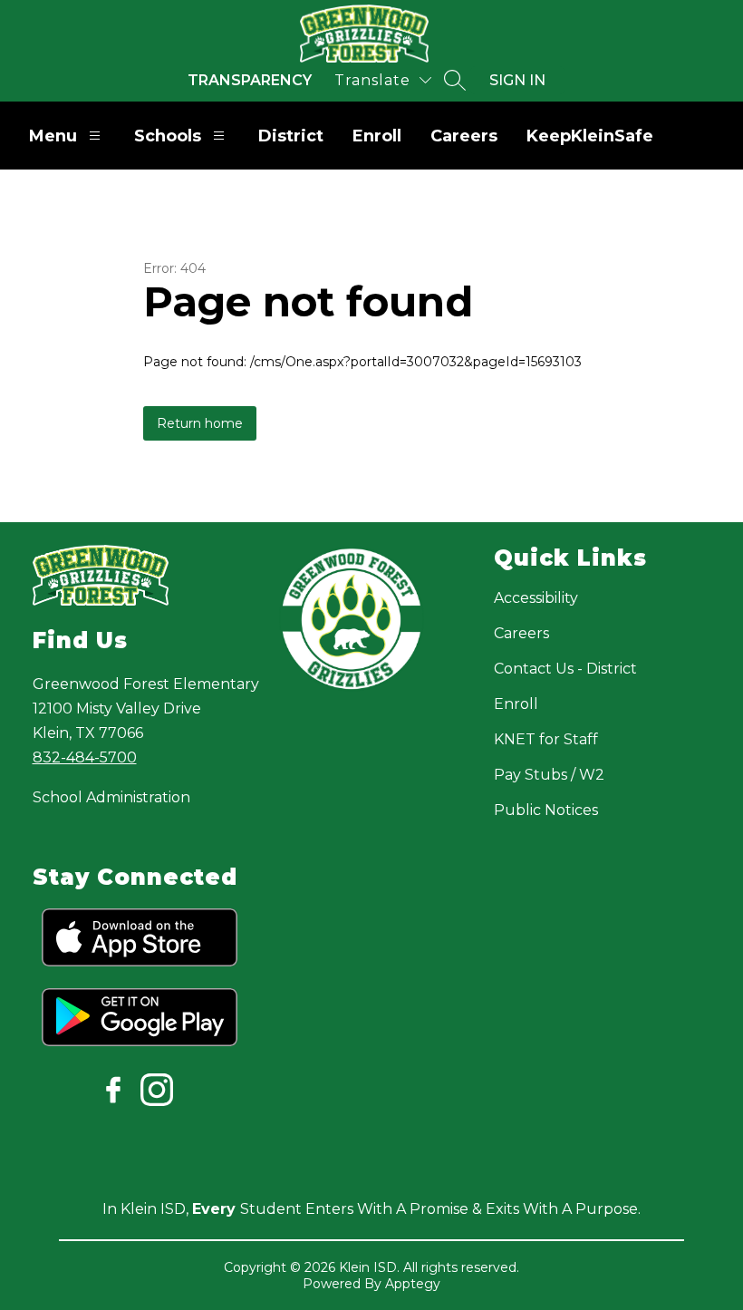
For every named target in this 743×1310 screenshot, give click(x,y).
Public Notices (546, 810)
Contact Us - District (565, 668)
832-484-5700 (85, 757)
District (290, 136)
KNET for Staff (546, 739)
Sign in (517, 80)
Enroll (376, 136)
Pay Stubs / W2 (549, 774)
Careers (463, 136)
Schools (167, 136)
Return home (200, 423)
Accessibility (536, 597)
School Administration (111, 797)
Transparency (250, 80)
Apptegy (412, 1284)
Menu (53, 136)
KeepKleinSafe (589, 136)
